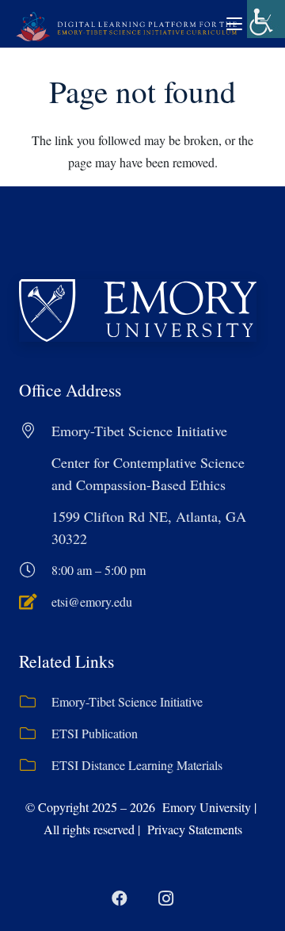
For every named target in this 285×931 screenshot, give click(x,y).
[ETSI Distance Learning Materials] (35, 765)
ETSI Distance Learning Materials (136, 765)
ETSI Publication (94, 733)
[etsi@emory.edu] (35, 602)
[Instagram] (165, 898)
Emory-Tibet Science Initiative (127, 701)
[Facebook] (119, 898)
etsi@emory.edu (91, 601)
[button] (234, 24)
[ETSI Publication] (35, 733)
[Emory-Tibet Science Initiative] (35, 702)
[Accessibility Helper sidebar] (266, 19)
